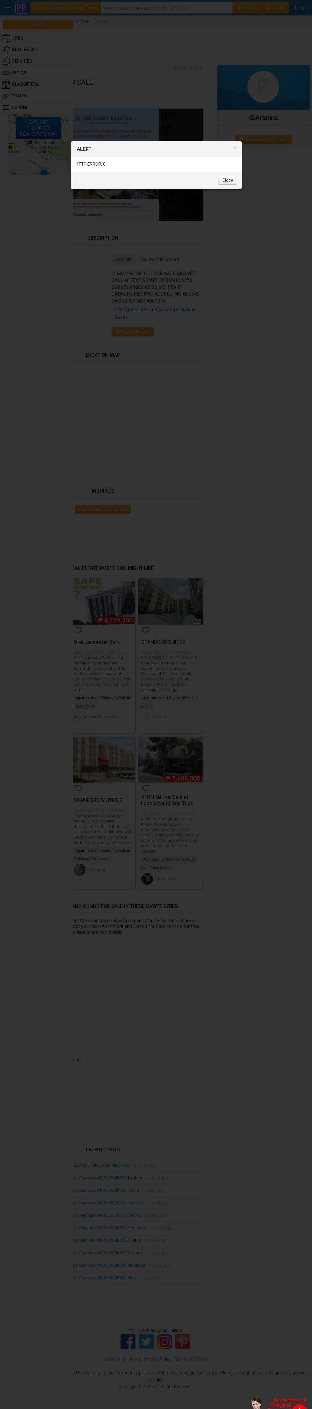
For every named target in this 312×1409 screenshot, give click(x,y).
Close (227, 180)
